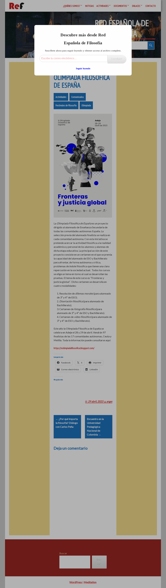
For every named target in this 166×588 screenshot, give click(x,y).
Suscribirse (117, 59)
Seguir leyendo (83, 68)
